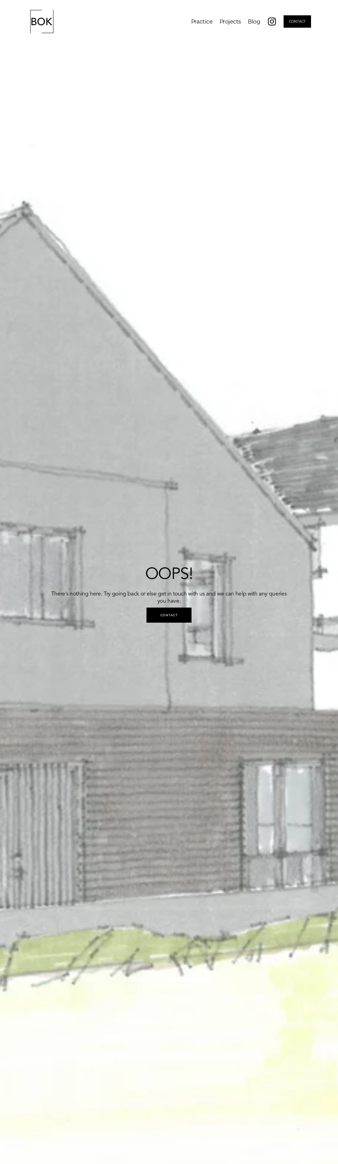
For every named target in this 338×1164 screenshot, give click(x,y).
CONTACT (297, 21)
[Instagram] (272, 21)
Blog (254, 21)
